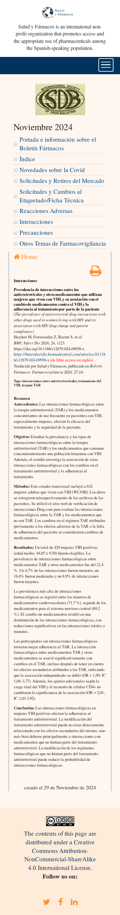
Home (28, 256)
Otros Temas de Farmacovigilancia (63, 243)
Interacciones (36, 221)
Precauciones (36, 232)
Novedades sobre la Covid (52, 170)
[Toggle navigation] (105, 65)
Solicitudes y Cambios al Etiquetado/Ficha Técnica (52, 195)
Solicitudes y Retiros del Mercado (62, 181)
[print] (95, 273)
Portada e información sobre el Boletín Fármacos (58, 143)
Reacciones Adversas (46, 211)
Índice (27, 159)
